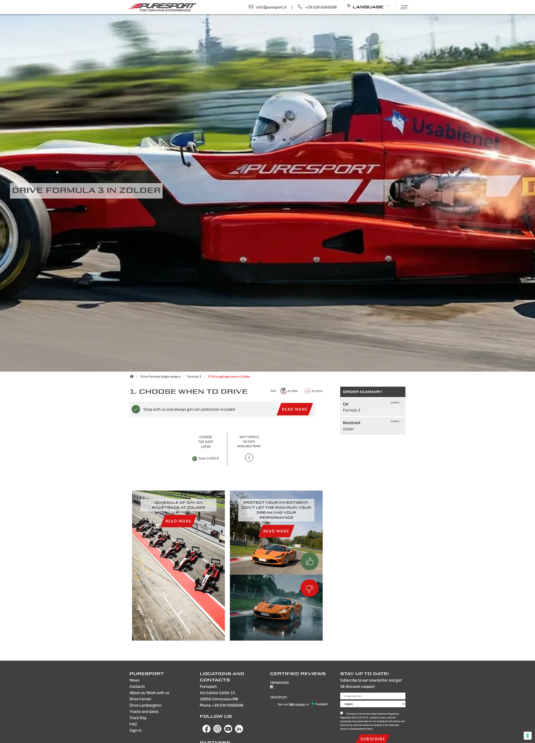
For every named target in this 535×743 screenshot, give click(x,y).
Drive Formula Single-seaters (160, 376)
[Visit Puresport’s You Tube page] (228, 731)
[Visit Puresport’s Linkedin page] (239, 731)
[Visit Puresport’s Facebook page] (206, 731)
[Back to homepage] (133, 376)
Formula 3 (194, 376)
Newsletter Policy (363, 728)
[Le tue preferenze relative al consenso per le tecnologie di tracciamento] (528, 736)
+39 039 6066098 (227, 705)
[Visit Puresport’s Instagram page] (217, 731)
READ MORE (295, 409)
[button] (403, 7)
